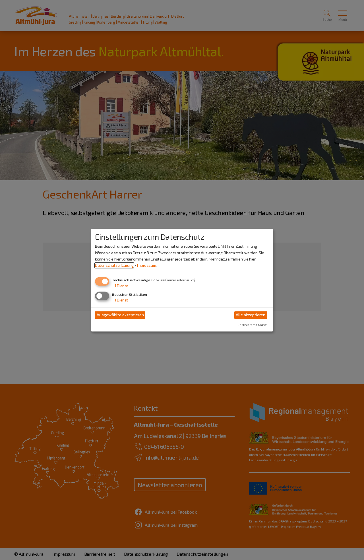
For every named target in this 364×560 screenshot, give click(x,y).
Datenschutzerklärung (114, 265)
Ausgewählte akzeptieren (120, 315)
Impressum (146, 265)
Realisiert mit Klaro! (252, 325)
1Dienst (120, 285)
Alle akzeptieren (250, 315)
